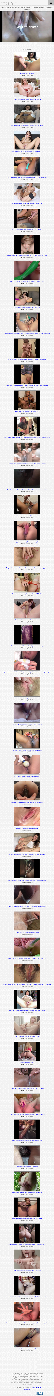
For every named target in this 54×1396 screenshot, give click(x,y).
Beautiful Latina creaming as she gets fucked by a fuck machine (27, 958)
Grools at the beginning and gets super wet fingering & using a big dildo (27, 1322)
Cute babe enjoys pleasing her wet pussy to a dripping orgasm (27, 1114)
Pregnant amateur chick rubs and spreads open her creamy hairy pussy (27, 568)
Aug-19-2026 (29, 934)
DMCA (38, 1388)
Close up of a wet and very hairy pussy (27, 1166)
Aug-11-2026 (29, 621)
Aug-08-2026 (29, 491)
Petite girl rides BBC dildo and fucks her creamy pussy (27, 802)
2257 (34, 1388)
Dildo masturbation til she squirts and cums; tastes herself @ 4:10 (27, 1296)
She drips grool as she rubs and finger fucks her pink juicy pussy (27, 880)
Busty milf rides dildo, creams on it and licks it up (27, 1270)
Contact (27, 1389)
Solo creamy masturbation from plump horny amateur (27, 724)
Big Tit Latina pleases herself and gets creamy (27, 776)
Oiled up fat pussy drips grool (27, 1348)
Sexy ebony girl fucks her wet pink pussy (27, 411)
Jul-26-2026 (29, 75)
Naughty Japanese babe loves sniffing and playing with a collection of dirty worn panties (27, 672)
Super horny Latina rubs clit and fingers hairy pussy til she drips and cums (27, 385)
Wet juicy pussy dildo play (27, 73)
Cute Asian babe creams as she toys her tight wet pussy (27, 125)
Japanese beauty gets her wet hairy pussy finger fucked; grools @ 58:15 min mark (27, 984)
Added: (23, 75)
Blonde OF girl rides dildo (27, 1062)
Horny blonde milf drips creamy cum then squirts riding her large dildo (27, 177)
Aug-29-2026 (29, 1298)
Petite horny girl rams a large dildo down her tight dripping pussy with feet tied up (27, 333)
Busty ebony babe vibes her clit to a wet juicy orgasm (27, 750)
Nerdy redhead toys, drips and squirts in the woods (27, 1192)
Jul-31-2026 (29, 205)
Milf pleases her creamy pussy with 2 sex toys (27, 307)
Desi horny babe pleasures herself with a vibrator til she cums (27, 1010)
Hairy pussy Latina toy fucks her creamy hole (27, 542)
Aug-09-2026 (29, 543)
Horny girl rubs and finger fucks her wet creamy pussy (27, 203)
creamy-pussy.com (9, 2)
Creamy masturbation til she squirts (27, 515)
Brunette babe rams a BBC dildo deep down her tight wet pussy (27, 854)
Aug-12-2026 (29, 726)
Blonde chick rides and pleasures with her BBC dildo (27, 594)
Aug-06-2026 (29, 465)
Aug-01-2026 (29, 283)
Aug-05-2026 (29, 413)
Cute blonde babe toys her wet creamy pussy (27, 1036)
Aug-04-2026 (29, 361)
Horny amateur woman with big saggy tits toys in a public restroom (27, 359)
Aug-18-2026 (29, 856)
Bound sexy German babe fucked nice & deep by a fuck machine (27, 906)
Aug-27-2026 (29, 1064)
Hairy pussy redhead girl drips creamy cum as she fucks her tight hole (27, 255)
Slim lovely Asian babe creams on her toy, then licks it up (27, 151)
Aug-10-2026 (29, 595)
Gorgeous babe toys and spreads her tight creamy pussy (27, 1088)
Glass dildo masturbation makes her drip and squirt (27, 1218)
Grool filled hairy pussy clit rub (27, 698)
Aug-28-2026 (29, 1220)
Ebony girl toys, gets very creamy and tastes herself (27, 1140)
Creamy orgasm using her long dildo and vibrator (27, 99)
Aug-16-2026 (29, 804)
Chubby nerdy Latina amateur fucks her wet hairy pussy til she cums (27, 489)
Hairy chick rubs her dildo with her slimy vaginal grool (27, 229)
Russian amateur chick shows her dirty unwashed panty (27, 646)
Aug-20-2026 (29, 1012)
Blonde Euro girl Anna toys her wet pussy (27, 932)
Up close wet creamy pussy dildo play (27, 828)
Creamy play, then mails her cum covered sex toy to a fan (27, 281)
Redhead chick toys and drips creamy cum (27, 620)
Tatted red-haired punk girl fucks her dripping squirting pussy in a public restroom (27, 437)
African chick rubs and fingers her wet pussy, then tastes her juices (27, 463)
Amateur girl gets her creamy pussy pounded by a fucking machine (27, 1244)
